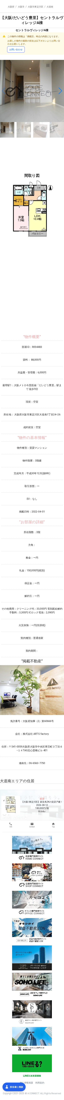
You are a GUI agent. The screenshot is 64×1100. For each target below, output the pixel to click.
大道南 (50, 6)
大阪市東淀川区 (35, 6)
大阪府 (11, 6)
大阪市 (21, 6)
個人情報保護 (26, 1082)
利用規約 (39, 1082)
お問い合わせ (16, 49)
